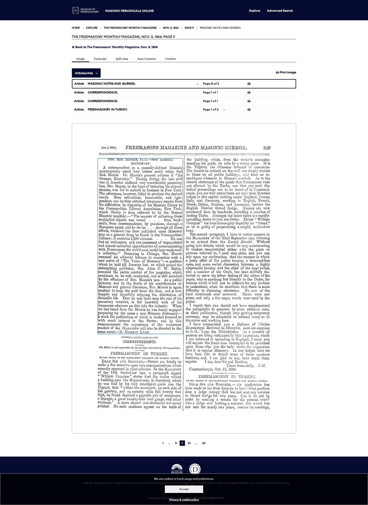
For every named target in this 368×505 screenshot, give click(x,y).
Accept (184, 489)
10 (189, 443)
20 (203, 443)
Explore (254, 10)
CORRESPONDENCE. (103, 92)
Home (76, 27)
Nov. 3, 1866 (171, 27)
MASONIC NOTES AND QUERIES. (112, 83)
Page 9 (189, 27)
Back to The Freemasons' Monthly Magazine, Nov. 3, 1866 (116, 47)
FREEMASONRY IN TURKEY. (107, 109)
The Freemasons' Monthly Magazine (130, 27)
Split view (122, 59)
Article (79, 83)
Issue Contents (146, 59)
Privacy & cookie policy (184, 499)
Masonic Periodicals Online (129, 11)
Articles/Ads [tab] (84, 73)
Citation (170, 59)
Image (80, 59)
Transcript (100, 59)
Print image (287, 72)
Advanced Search (280, 10)
